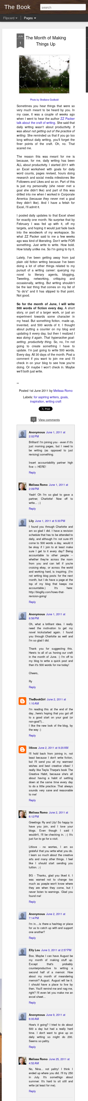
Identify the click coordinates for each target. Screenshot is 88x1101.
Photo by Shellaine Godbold (44, 99)
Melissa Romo (63, 390)
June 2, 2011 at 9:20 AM (53, 748)
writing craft (53, 401)
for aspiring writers (46, 397)
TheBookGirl (37, 699)
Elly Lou (34, 950)
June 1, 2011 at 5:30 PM (50, 521)
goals (64, 397)
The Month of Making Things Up (46, 40)
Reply (32, 472)
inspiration (37, 401)
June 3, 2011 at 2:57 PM (56, 950)
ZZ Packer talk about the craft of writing (46, 120)
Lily (31, 521)
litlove (33, 748)
